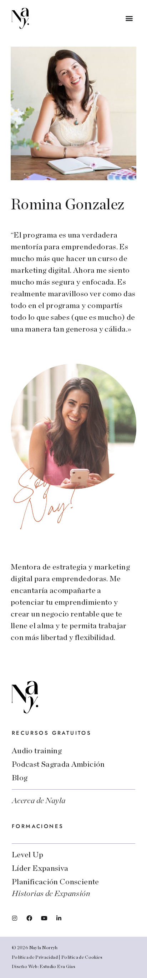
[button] (129, 18)
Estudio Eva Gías (57, 966)
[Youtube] (44, 918)
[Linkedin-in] (59, 918)
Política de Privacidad (35, 957)
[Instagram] (14, 918)
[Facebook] (29, 918)
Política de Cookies (82, 957)
